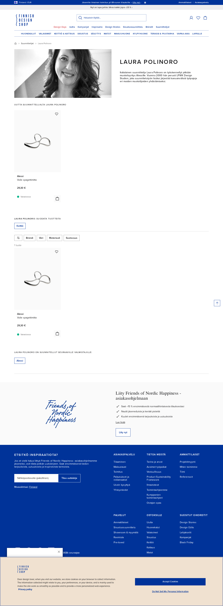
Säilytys (96, 33)
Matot (107, 33)
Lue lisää (120, 422)
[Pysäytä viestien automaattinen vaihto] (145, 2)
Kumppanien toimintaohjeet (155, 496)
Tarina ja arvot (154, 461)
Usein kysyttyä (122, 484)
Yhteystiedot (121, 489)
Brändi (29, 237)
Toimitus (118, 471)
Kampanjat (83, 27)
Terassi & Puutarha (162, 33)
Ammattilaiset (121, 522)
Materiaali (54, 237)
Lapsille (197, 33)
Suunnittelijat (163, 27)
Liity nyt (123, 432)
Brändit (149, 27)
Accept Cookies (170, 581)
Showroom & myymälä (126, 532)
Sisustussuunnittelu (133, 27)
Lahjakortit (185, 532)
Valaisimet (45, 33)
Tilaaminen (120, 461)
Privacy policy (25, 589)
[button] (191, 18)
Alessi (20, 360)
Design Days (60, 27)
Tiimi (182, 471)
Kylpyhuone (140, 33)
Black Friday (186, 542)
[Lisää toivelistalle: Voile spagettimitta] (57, 114)
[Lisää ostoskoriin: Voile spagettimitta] (57, 198)
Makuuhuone (122, 33)
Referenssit (186, 476)
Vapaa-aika (183, 33)
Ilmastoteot (153, 484)
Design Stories (112, 27)
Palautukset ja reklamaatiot (121, 478)
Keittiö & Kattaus (64, 33)
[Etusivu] (15, 43)
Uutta (72, 27)
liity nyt (136, 2)
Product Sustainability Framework (159, 478)
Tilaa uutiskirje (69, 478)
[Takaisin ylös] (217, 303)
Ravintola (119, 537)
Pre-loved (119, 542)
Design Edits (187, 527)
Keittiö (150, 542)
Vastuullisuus (154, 471)
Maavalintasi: (21, 487)
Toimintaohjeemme (157, 489)
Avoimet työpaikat (157, 466)
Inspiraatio (97, 27)
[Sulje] (59, 552)
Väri (41, 237)
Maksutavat (120, 466)
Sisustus (83, 33)
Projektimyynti (187, 461)
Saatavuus (71, 237)
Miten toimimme (188, 466)
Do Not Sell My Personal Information (170, 591)
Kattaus (151, 547)
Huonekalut (28, 33)
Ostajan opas (154, 502)
